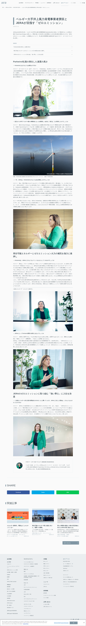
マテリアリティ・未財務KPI (29, 566)
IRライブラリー (46, 568)
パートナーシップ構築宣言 (29, 615)
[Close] (84, 622)
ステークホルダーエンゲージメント (30, 598)
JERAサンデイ (66, 570)
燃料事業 (8, 586)
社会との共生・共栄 (27, 594)
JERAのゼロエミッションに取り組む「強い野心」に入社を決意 (28, 54)
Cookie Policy (25, 623)
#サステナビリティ (36, 534)
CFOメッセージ (46, 566)
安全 (24, 596)
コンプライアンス (27, 613)
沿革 (8, 579)
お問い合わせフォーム (48, 606)
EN (83, 2)
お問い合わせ (56, 2)
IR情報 (36, 2)
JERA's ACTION (9, 7)
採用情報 (49, 2)
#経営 (67, 534)
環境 (24, 571)
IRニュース (46, 561)
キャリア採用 (46, 597)
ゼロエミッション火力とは (29, 573)
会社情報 (21, 2)
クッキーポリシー (66, 584)
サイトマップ (65, 574)
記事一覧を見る (67, 542)
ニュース (43, 2)
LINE (67, 492)
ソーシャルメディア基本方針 (68, 586)
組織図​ (8, 576)
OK (73, 622)
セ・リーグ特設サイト (67, 563)
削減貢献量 (26, 579)
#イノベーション (47, 533)
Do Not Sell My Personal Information (61, 622)
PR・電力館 (9, 605)
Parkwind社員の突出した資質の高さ (22, 46)
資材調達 (8, 598)
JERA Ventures (10, 602)
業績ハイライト (46, 563)
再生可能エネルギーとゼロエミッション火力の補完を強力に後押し (29, 50)
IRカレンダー (46, 570)
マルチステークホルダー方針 (29, 601)
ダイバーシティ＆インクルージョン (30, 587)
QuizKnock (65, 568)
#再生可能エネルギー (37, 533)
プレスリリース (46, 584)
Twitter (43, 492)
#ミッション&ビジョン (12, 536)
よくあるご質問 (46, 604)
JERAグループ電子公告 (48, 577)
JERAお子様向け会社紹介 (11, 581)
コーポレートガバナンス (28, 606)
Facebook (18, 492)
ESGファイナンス (47, 575)
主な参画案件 (9, 593)
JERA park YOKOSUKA (12, 613)
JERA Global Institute (11, 600)
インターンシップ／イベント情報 (50, 595)
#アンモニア (22, 534)
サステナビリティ (29, 2)
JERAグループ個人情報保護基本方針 (70, 581)
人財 (24, 584)
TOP (3, 7)
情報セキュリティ (27, 610)
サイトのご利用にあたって (68, 577)
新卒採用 (45, 593)
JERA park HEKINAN (12, 610)
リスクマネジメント (27, 608)
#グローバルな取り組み (12, 534)
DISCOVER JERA (16, 7)
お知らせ (45, 586)
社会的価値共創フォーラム (68, 566)
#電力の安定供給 (61, 534)
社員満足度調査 (27, 589)
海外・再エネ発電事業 (11, 591)
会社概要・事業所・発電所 (12, 572)
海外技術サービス (10, 607)
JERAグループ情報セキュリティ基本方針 (70, 579)
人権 (24, 591)
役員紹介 (8, 574)
